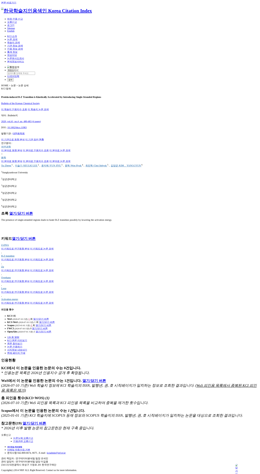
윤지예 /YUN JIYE (51, 165)
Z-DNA (5, 245)
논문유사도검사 (15, 58)
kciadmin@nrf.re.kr (56, 453)
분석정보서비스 (15, 61)
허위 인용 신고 (15, 19)
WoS (9, 319)
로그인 (10, 25)
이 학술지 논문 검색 (38, 109)
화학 (3, 157)
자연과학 (6, 146)
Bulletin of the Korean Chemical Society (20, 103)
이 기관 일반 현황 (34, 139)
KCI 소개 (12, 36)
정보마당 (12, 55)
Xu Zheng (6, 165)
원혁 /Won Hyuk (73, 165)
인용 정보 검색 (15, 49)
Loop (3, 288)
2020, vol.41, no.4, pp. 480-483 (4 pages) (21, 121)
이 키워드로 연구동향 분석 (15, 248)
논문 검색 (12, 39)
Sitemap (11, 28)
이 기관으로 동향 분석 (13, 139)
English (10, 31)
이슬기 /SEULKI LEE (26, 165)
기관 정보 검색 (15, 45)
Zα (2, 266)
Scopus (10, 325)
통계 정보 (12, 52)
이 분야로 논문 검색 (59, 150)
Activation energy (9, 299)
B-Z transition (7, 256)
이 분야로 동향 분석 (11, 150)
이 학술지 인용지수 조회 (14, 109)
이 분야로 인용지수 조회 (36, 150)
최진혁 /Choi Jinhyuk (96, 165)
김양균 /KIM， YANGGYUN (126, 165)
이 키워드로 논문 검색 (42, 248)
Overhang (6, 277)
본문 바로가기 (8, 2)
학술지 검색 (13, 42)
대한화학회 (19, 133)
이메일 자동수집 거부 (18, 449)
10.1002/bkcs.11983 (17, 127)
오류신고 (12, 22)
